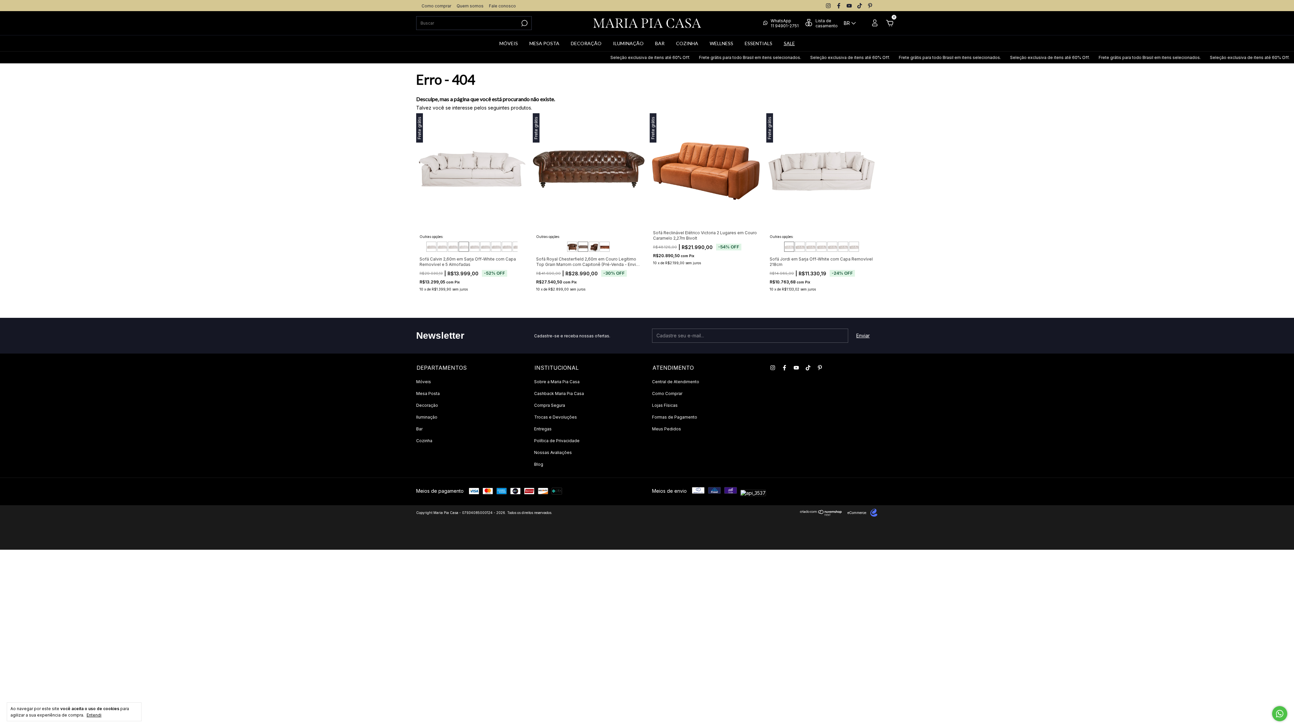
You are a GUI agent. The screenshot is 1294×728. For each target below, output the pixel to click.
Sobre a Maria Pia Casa (557, 381)
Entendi (94, 715)
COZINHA (687, 43)
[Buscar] (524, 23)
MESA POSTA (544, 43)
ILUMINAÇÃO (628, 43)
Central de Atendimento (675, 381)
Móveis (423, 381)
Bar (419, 428)
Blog (538, 464)
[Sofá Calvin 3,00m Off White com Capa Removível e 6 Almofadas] (485, 247)
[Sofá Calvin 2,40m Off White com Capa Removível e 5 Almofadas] (453, 247)
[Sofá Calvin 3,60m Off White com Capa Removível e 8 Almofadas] (518, 247)
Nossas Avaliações (553, 452)
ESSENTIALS (758, 43)
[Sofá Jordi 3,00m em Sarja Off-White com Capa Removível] (854, 247)
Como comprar (436, 5)
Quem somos (470, 5)
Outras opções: (431, 236)
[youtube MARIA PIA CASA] (849, 5)
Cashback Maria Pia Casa (559, 393)
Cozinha (424, 440)
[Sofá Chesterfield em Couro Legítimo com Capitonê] (604, 247)
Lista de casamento (826, 23)
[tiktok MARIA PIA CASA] (859, 5)
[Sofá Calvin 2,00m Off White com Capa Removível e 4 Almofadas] (431, 247)
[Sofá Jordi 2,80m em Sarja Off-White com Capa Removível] (843, 247)
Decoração (427, 405)
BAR (660, 43)
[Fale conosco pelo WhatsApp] (1279, 713)
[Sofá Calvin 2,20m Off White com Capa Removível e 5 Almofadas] (442, 247)
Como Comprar (667, 393)
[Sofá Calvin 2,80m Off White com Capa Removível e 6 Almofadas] (474, 247)
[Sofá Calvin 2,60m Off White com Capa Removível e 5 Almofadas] (464, 247)
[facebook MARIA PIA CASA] (838, 5)
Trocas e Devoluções (555, 417)
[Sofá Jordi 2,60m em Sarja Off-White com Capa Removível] (832, 247)
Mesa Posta (428, 393)
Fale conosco (502, 5)
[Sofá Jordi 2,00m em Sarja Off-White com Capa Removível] (800, 247)
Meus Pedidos (666, 428)
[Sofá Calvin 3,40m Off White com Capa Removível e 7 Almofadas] (507, 247)
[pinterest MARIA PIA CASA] (870, 5)
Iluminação (426, 417)
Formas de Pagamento (674, 417)
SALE (789, 43)
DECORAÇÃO (586, 43)
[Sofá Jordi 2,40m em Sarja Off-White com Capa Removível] (822, 247)
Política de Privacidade (557, 440)
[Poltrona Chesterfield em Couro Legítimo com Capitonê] (594, 247)
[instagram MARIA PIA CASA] (828, 5)
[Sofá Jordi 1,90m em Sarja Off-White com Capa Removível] (789, 247)
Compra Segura (549, 405)
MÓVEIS (508, 43)
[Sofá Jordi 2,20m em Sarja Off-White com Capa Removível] (811, 247)
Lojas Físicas (665, 405)
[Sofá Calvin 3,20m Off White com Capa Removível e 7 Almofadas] (496, 247)
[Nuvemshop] (821, 514)
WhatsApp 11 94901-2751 (785, 23)
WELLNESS (721, 43)
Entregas (543, 428)
